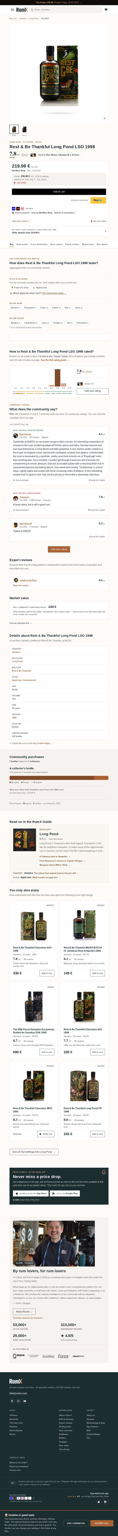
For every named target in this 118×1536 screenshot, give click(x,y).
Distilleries (63, 1434)
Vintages (63, 1442)
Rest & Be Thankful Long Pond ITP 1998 (83, 1110)
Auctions (13, 1426)
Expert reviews (72, 244)
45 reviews (28, 1041)
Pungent (58, 323)
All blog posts (65, 1426)
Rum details (102, 244)
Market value (88, 244)
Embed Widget (93, 1434)
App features (92, 1426)
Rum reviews (57, 244)
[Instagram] (18, 1401)
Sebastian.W (25, 523)
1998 (14, 717)
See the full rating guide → (55, 360)
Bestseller (13, 1419)
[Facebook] (12, 1401)
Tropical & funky (20, 288)
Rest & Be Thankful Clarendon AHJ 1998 (32, 949)
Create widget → (44, 743)
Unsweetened (29, 680)
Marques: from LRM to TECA (55, 865)
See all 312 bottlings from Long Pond (34, 1152)
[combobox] (65, 10)
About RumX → (24, 1311)
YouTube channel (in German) (29, 1318)
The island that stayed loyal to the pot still (56, 873)
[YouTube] (24, 1401)
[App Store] (99, 1502)
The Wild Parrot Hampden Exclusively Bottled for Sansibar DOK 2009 (33, 1031)
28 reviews (28, 959)
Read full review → (22, 585)
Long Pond (17, 661)
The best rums (16, 1423)
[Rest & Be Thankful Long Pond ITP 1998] (84, 1085)
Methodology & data (96, 1423)
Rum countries (65, 1430)
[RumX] (22, 10)
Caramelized (31, 323)
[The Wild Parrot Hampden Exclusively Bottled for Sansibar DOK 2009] (33, 1006)
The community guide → (54, 293)
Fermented (30, 308)
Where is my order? (18, 1462)
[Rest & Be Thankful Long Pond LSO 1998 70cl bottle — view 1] (14, 129)
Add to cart (59, 191)
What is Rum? (65, 1415)
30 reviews (79, 1041)
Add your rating (92, 391)
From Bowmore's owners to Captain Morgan (62, 861)
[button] (59, 73)
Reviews (90, 1419)
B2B (88, 1430)
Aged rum (15, 142)
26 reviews (79, 1120)
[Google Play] (106, 1502)
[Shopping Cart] (106, 9)
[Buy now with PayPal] (98, 200)
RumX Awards (15, 1430)
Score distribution (39, 244)
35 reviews (28, 1120)
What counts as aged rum (46, 877)
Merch (12, 1434)
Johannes (24, 497)
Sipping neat (40, 288)
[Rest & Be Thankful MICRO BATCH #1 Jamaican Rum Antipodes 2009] (84, 924)
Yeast (45, 323)
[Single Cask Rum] (16, 580)
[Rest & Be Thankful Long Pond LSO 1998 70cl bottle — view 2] (24, 129)
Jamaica (16, 652)
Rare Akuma (25, 434)
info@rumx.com (18, 1393)
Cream (44, 308)
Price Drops (64, 1449)
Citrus (79, 308)
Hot (70, 323)
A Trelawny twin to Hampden (55, 856)
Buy (11, 244)
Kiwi (68, 308)
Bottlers (62, 1438)
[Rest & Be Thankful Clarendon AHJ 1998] (33, 924)
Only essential (76, 1523)
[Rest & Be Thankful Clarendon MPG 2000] (33, 1085)
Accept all (102, 1523)
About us (91, 1415)
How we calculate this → (20, 623)
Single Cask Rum (28, 580)
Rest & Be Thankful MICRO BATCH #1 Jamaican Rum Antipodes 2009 (83, 949)
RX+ (89, 1438)
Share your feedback (18, 1466)
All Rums (13, 1415)
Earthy (56, 308)
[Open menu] (12, 10)
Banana (15, 308)
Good (24, 154)
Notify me (47, 1134)
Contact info (14, 1470)
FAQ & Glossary (66, 1419)
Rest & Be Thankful (21, 671)
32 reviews (79, 959)
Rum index (64, 1445)
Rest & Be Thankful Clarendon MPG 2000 (32, 1110)
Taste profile (22, 244)
